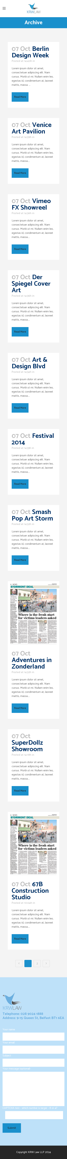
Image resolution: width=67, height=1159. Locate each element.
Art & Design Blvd (29, 363)
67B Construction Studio (30, 891)
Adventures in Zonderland (32, 663)
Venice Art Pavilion (32, 128)
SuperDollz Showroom (27, 746)
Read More (20, 97)
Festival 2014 (33, 439)
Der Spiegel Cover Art (31, 284)
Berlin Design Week (30, 52)
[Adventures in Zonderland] (33, 614)
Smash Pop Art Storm (32, 515)
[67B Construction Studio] (33, 844)
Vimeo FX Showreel (31, 204)
